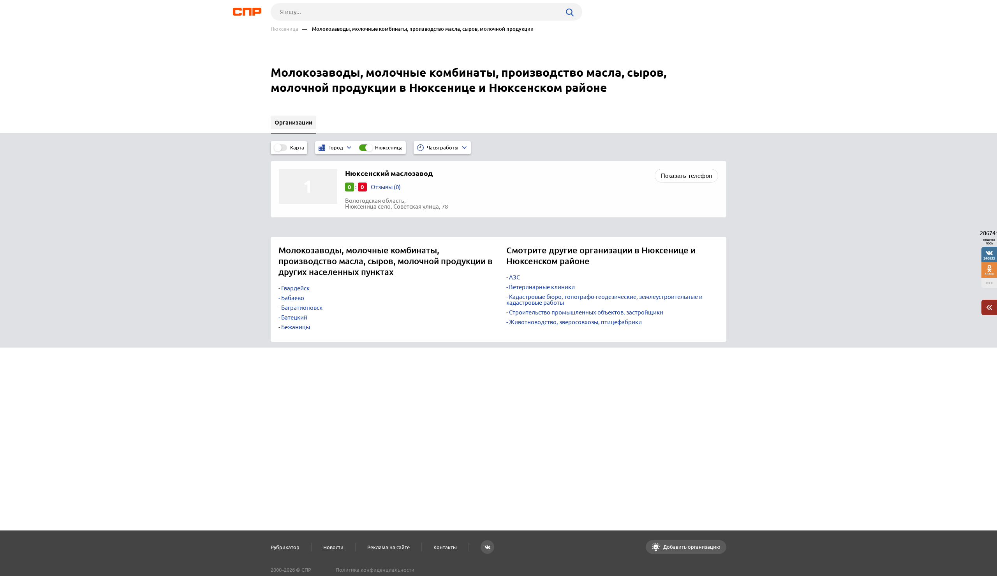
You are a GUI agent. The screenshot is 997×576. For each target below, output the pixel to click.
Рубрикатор (285, 547)
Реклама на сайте (388, 547)
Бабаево (292, 298)
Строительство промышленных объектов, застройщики (586, 312)
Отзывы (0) (386, 187)
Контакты (445, 547)
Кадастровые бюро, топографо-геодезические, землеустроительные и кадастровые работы (604, 300)
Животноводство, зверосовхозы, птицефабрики (575, 322)
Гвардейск (295, 288)
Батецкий (294, 317)
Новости (333, 547)
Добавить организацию (691, 547)
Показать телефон (686, 175)
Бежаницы (295, 327)
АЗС (514, 277)
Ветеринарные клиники (542, 287)
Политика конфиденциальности (375, 570)
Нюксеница (284, 29)
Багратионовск (301, 308)
